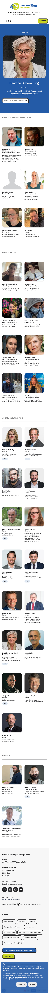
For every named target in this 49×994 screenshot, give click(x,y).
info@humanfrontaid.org (12, 884)
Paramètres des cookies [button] (16, 977)
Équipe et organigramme (12, 927)
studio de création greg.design (30, 904)
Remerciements (30, 937)
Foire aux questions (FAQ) (13, 943)
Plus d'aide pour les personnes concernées (19, 950)
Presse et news (9, 932)
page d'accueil (9, 921)
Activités (22, 921)
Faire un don (8, 956)
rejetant (32, 984)
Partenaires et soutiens (12, 937)
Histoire (32, 921)
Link (5, 459)
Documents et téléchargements (30, 932)
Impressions (30, 927)
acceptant (21, 984)
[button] (6, 21)
